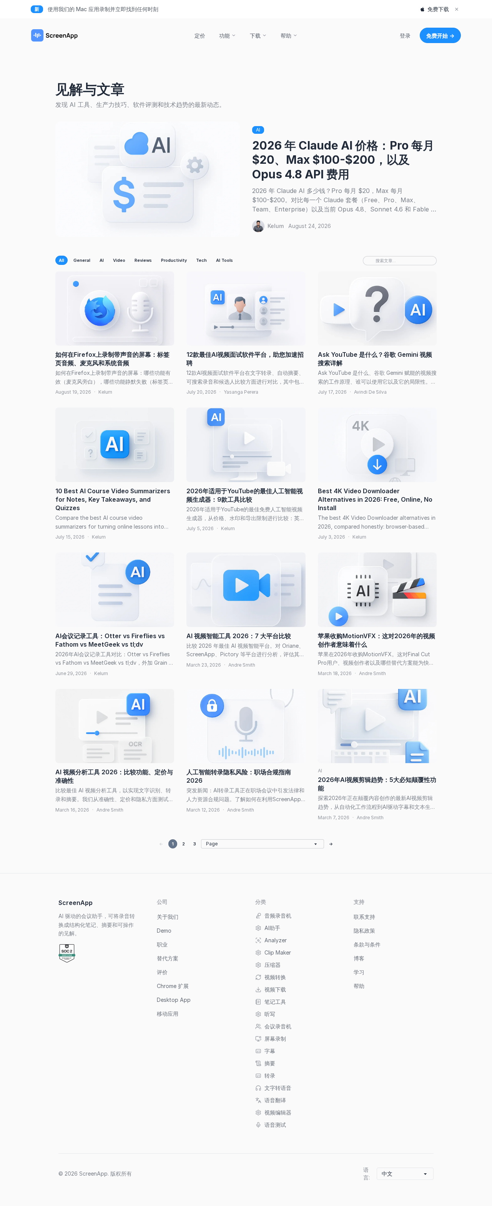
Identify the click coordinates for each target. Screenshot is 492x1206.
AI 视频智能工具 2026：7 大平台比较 (238, 636)
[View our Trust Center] (66, 953)
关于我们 (167, 916)
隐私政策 (364, 930)
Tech (201, 260)
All (61, 260)
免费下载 (438, 9)
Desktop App (174, 999)
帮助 (359, 986)
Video (119, 260)
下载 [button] (255, 35)
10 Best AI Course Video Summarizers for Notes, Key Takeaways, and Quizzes (112, 499)
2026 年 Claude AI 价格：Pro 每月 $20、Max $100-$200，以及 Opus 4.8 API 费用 (343, 159)
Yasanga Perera (241, 392)
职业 (162, 944)
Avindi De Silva (370, 392)
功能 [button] (224, 35)
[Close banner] (456, 9)
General (81, 260)
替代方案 (167, 958)
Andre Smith (241, 665)
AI (258, 130)
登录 (405, 35)
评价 (162, 972)
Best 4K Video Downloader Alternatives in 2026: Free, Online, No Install (375, 499)
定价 (199, 35)
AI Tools (224, 260)
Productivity (174, 260)
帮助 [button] (286, 35)
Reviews (143, 260)
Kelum (276, 226)
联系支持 (364, 916)
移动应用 (167, 1013)
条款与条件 (367, 944)
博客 (359, 958)
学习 (359, 972)
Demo (164, 930)
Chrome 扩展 (173, 986)
